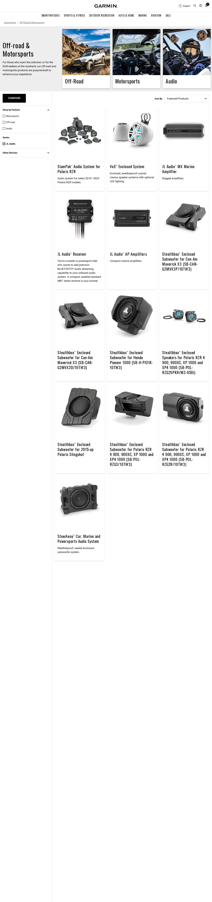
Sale (168, 15)
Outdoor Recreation (101, 15)
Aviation (156, 15)
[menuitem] (184, 6)
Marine (142, 15)
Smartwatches (50, 15)
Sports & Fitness (74, 15)
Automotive (10, 22)
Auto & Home (126, 15)
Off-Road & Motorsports (32, 22)
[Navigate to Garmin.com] (106, 6)
